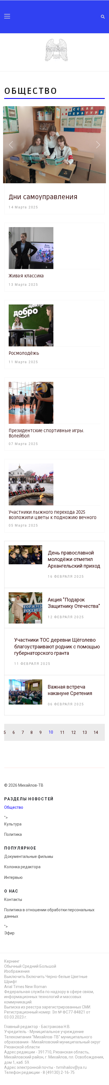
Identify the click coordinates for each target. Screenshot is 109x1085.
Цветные (79, 976)
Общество (13, 807)
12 (73, 732)
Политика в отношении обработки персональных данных (49, 913)
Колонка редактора (22, 867)
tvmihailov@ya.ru (71, 1067)
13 (84, 732)
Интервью (13, 877)
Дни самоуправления (43, 197)
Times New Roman (30, 986)
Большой (47, 966)
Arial (8, 986)
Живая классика (26, 276)
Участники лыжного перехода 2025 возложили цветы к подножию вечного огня (52, 518)
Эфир (9, 933)
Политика (13, 834)
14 (96, 732)
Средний (30, 966)
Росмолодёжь (24, 353)
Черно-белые (58, 976)
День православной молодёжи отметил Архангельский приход (74, 559)
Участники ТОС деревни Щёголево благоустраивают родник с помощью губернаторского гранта (57, 646)
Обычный (13, 966)
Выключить (14, 976)
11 (62, 732)
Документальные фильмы (28, 856)
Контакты (13, 899)
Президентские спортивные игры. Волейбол (46, 433)
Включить (35, 976)
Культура (13, 824)
